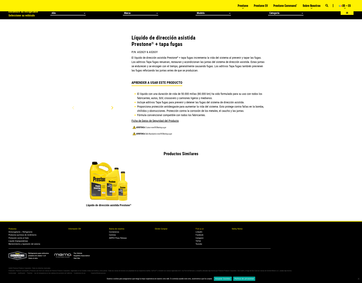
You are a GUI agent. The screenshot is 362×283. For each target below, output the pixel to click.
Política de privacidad (244, 278)
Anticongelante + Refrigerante (20, 232)
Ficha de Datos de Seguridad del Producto (155, 121)
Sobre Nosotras (311, 5)
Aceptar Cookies (222, 278)
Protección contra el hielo (18, 238)
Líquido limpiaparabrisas (18, 241)
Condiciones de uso (79, 273)
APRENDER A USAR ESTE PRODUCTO (157, 82)
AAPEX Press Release (118, 238)
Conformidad (12, 273)
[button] (112, 108)
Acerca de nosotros (116, 228)
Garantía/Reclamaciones (98, 273)
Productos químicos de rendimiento (22, 235)
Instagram (199, 238)
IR (347, 12)
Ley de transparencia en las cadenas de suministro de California (53, 273)
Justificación (21, 273)
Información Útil (74, 228)
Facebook (199, 235)
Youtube (199, 244)
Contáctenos (114, 232)
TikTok (198, 241)
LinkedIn (199, 232)
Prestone (243, 5)
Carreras (112, 235)
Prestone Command (285, 5)
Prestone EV (261, 5)
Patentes (29, 273)
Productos (12, 228)
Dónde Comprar (161, 228)
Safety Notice (237, 228)
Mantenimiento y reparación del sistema (24, 244)
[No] (358, 278)
